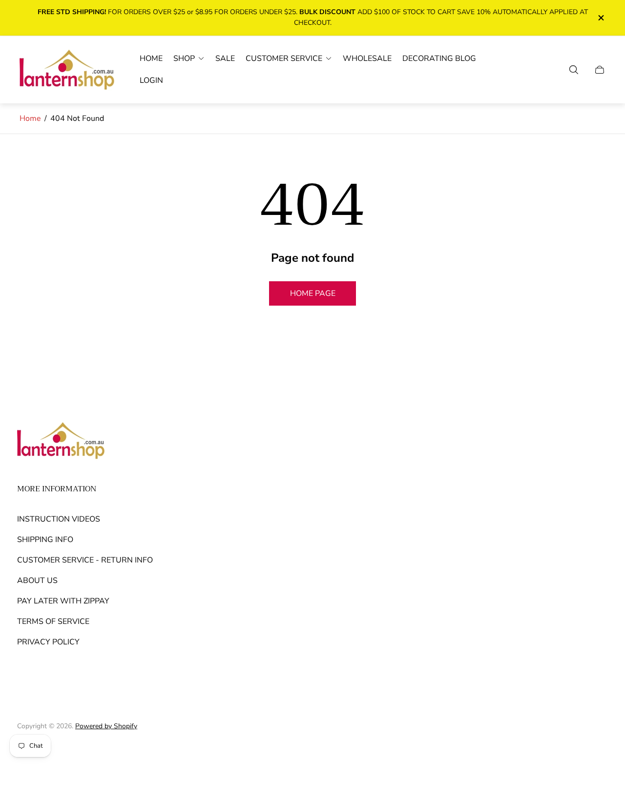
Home (30, 118)
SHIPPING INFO (45, 539)
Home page (312, 293)
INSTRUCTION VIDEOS (58, 519)
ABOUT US (37, 580)
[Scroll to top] (597, 752)
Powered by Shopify (106, 726)
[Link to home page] (61, 442)
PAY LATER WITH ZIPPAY (63, 601)
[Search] (573, 69)
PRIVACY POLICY (48, 642)
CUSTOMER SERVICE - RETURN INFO (85, 560)
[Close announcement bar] (600, 18)
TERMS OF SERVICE (53, 621)
